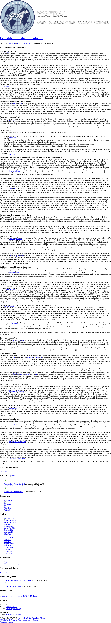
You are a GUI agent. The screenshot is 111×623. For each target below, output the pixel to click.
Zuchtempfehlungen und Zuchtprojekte (17, 580)
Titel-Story (8, 508)
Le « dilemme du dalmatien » (21, 38)
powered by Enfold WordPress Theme (32, 618)
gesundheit (14, 596)
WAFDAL (3, 472)
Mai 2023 (7, 534)
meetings (28, 595)
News (6, 506)
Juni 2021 (7, 536)
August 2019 (8, 538)
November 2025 (10, 520)
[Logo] (55, 34)
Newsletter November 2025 (13, 492)
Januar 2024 (8, 532)
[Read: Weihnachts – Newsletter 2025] (6, 481)
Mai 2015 (7, 542)
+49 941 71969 (11, 607)
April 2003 (8, 553)
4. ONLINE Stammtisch (12, 486)
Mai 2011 (7, 546)
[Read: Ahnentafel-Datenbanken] (6, 583)
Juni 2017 (7, 540)
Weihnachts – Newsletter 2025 (14, 484)
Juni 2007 (7, 549)
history (20, 596)
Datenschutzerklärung (11, 564)
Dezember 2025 (9, 518)
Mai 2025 (7, 524)
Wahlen (7, 510)
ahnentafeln (3, 596)
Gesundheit (8, 500)
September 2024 (10, 528)
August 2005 (8, 551)
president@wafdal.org (13, 609)
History (6, 502)
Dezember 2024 (9, 526)
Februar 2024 (9, 530)
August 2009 (8, 548)
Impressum (8, 562)
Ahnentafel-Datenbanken (13, 586)
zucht (35, 596)
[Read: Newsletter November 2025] (6, 488)
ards (7, 596)
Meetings (7, 504)
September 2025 (10, 522)
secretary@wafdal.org (13, 614)
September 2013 (10, 544)
